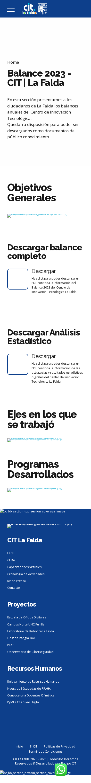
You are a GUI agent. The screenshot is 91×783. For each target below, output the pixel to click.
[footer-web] (45, 526)
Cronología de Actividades (25, 574)
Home (13, 62)
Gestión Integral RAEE (22, 638)
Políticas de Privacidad (59, 746)
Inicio (19, 746)
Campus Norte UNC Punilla (25, 624)
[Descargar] (17, 279)
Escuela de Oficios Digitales (26, 617)
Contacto (13, 588)
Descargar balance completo (44, 251)
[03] (45, 440)
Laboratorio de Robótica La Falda (30, 631)
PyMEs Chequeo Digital (23, 702)
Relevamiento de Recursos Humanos (33, 681)
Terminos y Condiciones (45, 751)
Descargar (44, 271)
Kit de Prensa (16, 581)
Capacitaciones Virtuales (24, 567)
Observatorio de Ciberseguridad (30, 652)
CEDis (11, 560)
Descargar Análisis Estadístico (43, 336)
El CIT (11, 553)
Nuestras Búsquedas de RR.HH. (29, 688)
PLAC (10, 645)
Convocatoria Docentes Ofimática (30, 695)
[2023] (45, 216)
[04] (45, 490)
